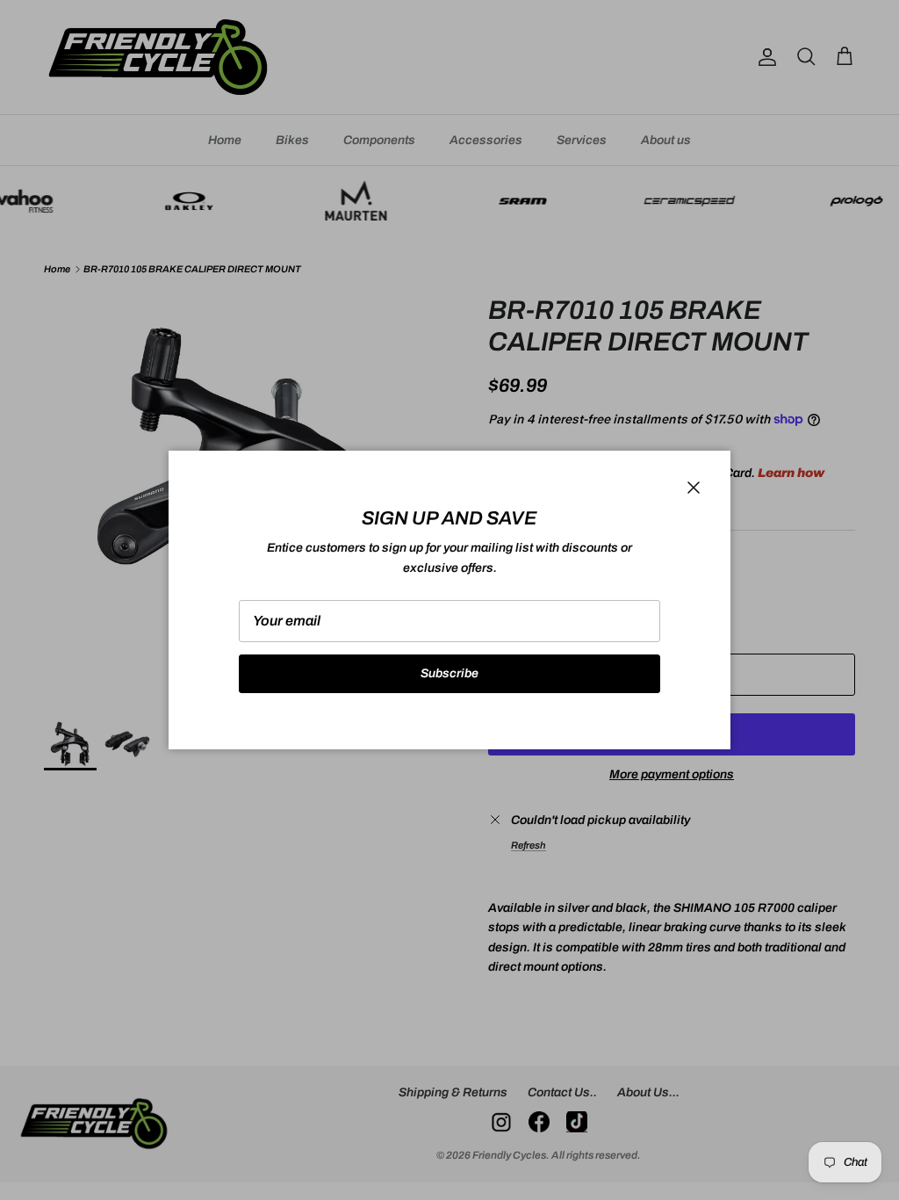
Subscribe (449, 673)
